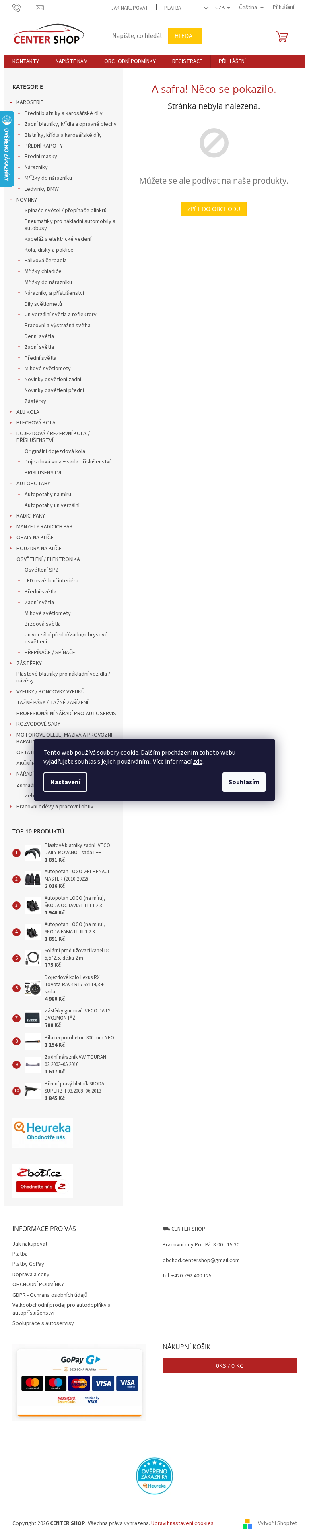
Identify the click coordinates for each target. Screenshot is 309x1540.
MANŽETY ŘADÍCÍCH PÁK (44, 527)
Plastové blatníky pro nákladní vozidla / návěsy (63, 677)
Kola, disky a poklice (49, 250)
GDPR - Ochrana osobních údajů (49, 1295)
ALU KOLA (27, 412)
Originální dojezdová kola (55, 451)
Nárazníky (36, 167)
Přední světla (40, 358)
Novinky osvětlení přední (54, 390)
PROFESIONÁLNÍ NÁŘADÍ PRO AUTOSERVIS (66, 713)
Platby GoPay (28, 1264)
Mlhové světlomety (48, 369)
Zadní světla (39, 347)
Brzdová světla (43, 624)
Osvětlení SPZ (41, 570)
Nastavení (65, 782)
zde (197, 761)
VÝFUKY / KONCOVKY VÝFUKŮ (50, 692)
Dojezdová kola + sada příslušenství (68, 462)
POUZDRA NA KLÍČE (39, 549)
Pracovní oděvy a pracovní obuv (54, 807)
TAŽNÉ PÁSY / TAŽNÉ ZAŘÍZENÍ (52, 703)
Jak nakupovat (129, 8)
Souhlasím (244, 782)
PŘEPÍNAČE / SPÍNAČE (50, 653)
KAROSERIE (29, 102)
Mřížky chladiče (43, 271)
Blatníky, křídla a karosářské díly (63, 135)
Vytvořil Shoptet (277, 1523)
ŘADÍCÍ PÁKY (30, 516)
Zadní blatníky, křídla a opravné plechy (71, 124)
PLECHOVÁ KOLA (36, 423)
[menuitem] (25, 61)
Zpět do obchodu (213, 209)
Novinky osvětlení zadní (53, 380)
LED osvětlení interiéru (51, 581)
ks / (229, 1365)
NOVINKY (26, 200)
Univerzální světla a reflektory (61, 315)
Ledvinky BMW (42, 189)
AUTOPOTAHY (33, 484)
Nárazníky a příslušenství (54, 293)
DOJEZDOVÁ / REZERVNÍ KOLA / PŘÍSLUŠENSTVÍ (53, 437)
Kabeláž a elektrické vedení (58, 239)
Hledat (185, 36)
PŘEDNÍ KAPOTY (44, 146)
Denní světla (39, 336)
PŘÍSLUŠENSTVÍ (43, 473)
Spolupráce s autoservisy (43, 1323)
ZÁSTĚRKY (29, 663)
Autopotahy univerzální (52, 505)
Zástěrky (35, 401)
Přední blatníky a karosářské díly (64, 113)
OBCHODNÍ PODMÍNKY (38, 1285)
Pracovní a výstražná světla (58, 325)
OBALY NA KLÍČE (35, 538)
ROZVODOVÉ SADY (38, 724)
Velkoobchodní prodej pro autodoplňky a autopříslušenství (61, 1309)
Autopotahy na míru (48, 494)
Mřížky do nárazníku (48, 178)
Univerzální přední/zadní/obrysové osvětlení (66, 638)
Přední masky (41, 156)
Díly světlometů (43, 304)
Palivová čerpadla (46, 261)
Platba (172, 8)
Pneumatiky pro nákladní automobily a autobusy (70, 224)
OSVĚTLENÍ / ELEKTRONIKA (48, 559)
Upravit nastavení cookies (182, 1523)
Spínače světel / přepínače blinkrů (66, 211)
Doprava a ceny (30, 1275)
